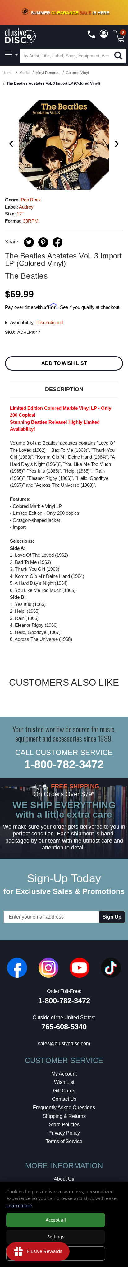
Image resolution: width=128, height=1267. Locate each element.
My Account (64, 1073)
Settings (55, 1237)
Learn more (19, 1205)
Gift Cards (64, 1090)
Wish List (64, 1082)
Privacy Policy (64, 1133)
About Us (64, 1179)
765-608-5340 (64, 1027)
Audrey (26, 207)
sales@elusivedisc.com (64, 1043)
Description (64, 389)
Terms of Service (64, 1141)
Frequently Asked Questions (64, 1107)
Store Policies (64, 1124)
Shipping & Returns (64, 1116)
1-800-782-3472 (64, 764)
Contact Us (64, 1099)
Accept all (56, 1220)
